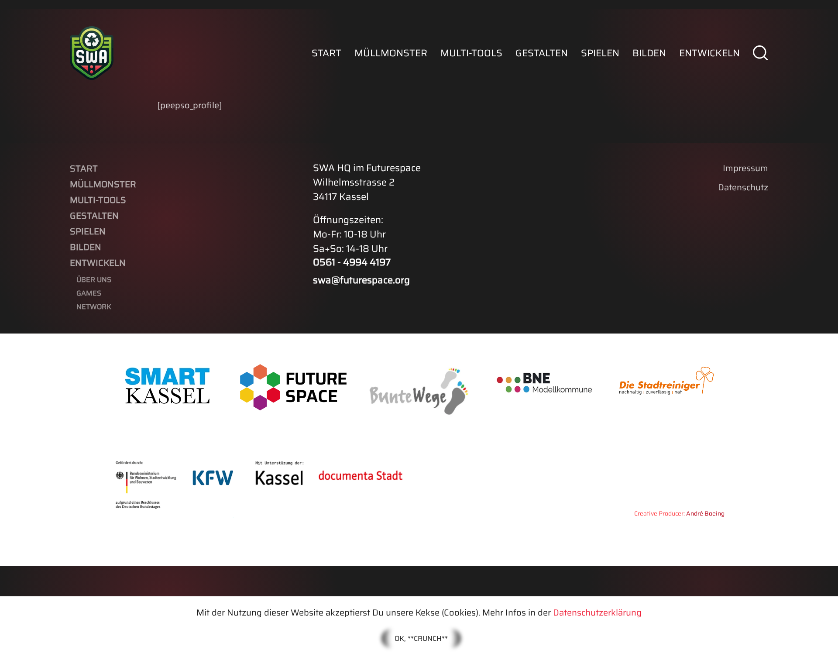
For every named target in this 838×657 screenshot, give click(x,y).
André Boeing (705, 513)
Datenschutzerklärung (597, 612)
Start (326, 53)
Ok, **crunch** (421, 638)
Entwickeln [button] (709, 53)
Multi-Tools (471, 53)
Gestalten (541, 53)
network (93, 306)
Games (88, 293)
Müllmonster (390, 53)
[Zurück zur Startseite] (91, 53)
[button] (760, 53)
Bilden (649, 53)
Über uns (93, 279)
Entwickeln (98, 263)
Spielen (600, 53)
